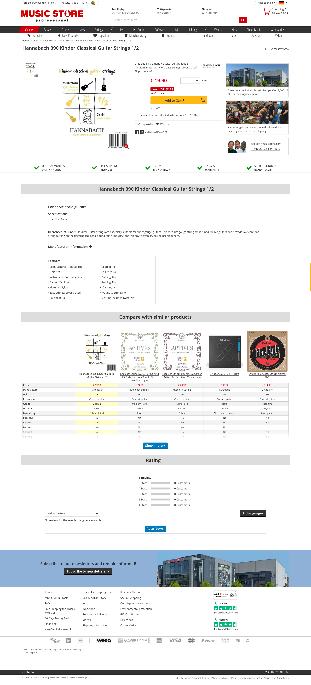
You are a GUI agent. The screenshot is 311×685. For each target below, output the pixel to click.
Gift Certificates (129, 614)
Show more (154, 445)
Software (160, 29)
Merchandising (137, 35)
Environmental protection (136, 609)
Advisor (256, 35)
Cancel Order (128, 625)
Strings (99, 29)
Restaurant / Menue (95, 614)
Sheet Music (254, 29)
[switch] (233, 595)
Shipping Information (96, 625)
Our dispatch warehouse (135, 603)
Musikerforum (183, 677)
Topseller (103, 35)
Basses (47, 29)
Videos (87, 620)
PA (121, 29)
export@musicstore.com (41, 2)
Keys (82, 29)
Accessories (277, 29)
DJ (176, 29)
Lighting (192, 29)
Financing (51, 624)
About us (50, 592)
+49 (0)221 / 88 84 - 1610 (265, 149)
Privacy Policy (230, 677)
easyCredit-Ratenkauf (58, 629)
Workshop (89, 609)
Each (204, 80)
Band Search (209, 35)
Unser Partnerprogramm (98, 592)
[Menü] (236, 592)
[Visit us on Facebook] (277, 672)
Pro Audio (138, 29)
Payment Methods (131, 592)
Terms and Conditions (277, 677)
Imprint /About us (212, 677)
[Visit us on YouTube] (287, 672)
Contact (27, 672)
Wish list (165, 124)
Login (270, 2)
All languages (253, 513)
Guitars (29, 29)
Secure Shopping (130, 598)
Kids (234, 29)
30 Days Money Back (57, 618)
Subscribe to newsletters (86, 571)
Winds (217, 29)
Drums (65, 29)
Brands (171, 35)
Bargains (37, 35)
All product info (144, 71)
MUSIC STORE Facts (56, 598)
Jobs (233, 35)
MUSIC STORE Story (94, 598)
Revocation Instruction (251, 677)
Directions (126, 620)
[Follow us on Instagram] (281, 672)
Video (278, 35)
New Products (70, 35)
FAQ (47, 603)
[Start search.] (243, 20)
